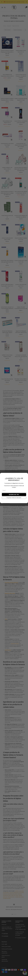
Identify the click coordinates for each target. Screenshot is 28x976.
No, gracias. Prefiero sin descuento (14, 497)
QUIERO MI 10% (14, 494)
